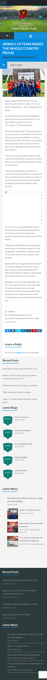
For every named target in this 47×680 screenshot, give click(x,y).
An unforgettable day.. (23, 444)
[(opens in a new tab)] (7, 421)
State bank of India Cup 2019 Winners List (19, 368)
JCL (25, 532)
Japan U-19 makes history (30, 510)
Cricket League (34, 530)
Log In (3, 3)
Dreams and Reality (22, 430)
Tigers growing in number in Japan (16, 392)
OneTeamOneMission (24, 318)
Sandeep (11, 311)
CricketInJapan (14, 315)
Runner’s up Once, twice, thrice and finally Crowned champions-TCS (19, 377)
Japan (31, 513)
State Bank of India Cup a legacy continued (19, 385)
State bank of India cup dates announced (23, 655)
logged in (19, 352)
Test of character (21, 417)
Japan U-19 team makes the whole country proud (19, 400)
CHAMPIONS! (20, 470)
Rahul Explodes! (21, 457)
